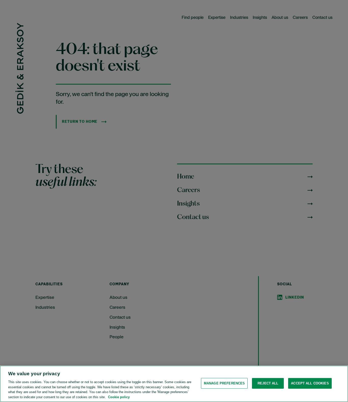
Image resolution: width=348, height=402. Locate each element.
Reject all (268, 383)
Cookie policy (119, 397)
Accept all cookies (310, 383)
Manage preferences (224, 383)
